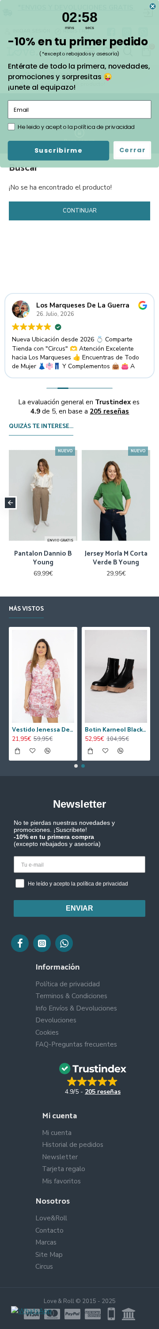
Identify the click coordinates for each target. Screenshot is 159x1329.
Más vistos (26, 609)
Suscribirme (58, 150)
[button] (10, 502)
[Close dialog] (152, 6)
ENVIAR (79, 908)
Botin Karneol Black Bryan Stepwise (116, 730)
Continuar (80, 211)
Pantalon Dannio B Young (43, 558)
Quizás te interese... (41, 427)
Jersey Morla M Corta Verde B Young (116, 558)
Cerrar (132, 150)
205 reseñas (109, 411)
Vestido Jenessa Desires (43, 730)
